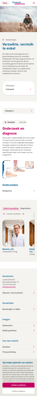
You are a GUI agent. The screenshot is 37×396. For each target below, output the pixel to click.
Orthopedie (10, 89)
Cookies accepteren (18, 385)
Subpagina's (9, 111)
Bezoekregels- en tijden (11, 309)
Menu (5, 3)
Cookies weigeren (18, 391)
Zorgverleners (25, 208)
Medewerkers (7, 325)
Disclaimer (6, 347)
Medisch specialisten (11, 208)
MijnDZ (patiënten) (9, 330)
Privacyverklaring (9, 352)
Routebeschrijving (9, 287)
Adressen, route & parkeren (12, 293)
